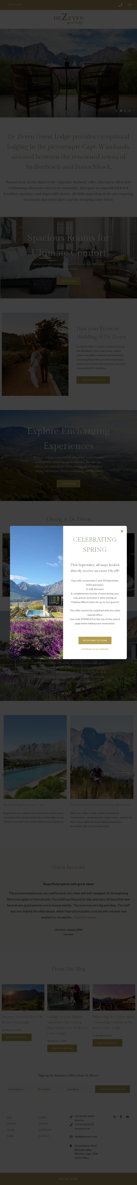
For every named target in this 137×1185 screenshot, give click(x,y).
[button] (122, 531)
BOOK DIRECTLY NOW (95, 640)
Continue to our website (95, 648)
